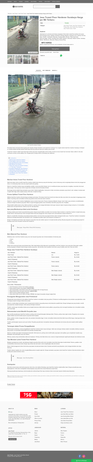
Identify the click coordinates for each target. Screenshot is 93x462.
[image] (21, 6)
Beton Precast (64, 441)
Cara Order (47, 1)
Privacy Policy (38, 420)
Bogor (36, 433)
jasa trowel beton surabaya (36, 375)
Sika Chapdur (64, 430)
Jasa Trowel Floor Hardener (76, 27)
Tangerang (37, 437)
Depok (36, 435)
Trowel (74, 28)
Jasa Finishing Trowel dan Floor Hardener (19, 416)
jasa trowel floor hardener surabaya (56, 375)
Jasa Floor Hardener (77, 25)
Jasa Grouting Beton (28, 358)
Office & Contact (56, 1)
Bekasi (36, 439)
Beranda (10, 1)
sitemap (36, 422)
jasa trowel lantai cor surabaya (77, 375)
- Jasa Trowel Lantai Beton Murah (18, 455)
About (15, 1)
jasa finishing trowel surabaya (14, 375)
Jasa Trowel (34, 1)
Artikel (40, 1)
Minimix (62, 439)
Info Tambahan (46, 70)
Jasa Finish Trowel (68, 25)
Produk (21, 1)
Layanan (26, 1)
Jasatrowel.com (12, 414)
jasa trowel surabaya (19, 376)
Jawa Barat (37, 441)
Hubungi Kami (55, 49)
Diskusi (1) (54, 70)
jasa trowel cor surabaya (45, 375)
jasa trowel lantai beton (67, 375)
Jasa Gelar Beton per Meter (67, 414)
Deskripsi (38, 70)
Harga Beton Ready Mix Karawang (31, 227)
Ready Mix (63, 437)
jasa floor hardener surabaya (25, 375)
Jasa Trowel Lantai (68, 28)
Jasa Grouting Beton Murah (67, 416)
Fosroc (62, 435)
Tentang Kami (21, 422)
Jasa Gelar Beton (16, 418)
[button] (57, 6)
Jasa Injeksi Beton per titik (67, 418)
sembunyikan (13, 158)
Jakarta (36, 430)
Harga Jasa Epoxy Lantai (66, 422)
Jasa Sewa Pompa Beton (66, 420)
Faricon (62, 433)
